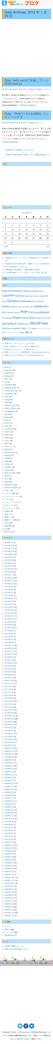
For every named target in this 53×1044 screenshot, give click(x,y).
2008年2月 (9, 812)
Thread (19, 323)
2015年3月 (9, 569)
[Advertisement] (26, 48)
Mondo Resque (14, 312)
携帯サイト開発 (11, 520)
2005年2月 (9, 906)
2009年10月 (9, 754)
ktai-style (26, 306)
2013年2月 (9, 642)
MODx (5, 312)
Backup (8, 376)
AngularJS (8, 290)
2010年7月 (9, 727)
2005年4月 (9, 901)
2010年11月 (9, 716)
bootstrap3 (33, 290)
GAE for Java (10, 405)
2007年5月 (9, 830)
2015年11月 (9, 548)
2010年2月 (9, 742)
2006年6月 (9, 859)
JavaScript (9, 429)
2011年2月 (9, 707)
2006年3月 (9, 868)
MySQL (8, 455)
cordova (36, 296)
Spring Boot (9, 323)
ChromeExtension (12, 390)
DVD (6, 402)
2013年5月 (9, 633)
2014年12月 (9, 578)
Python (7, 464)
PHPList (32, 312)
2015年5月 (9, 563)
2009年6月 (9, 766)
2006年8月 (9, 854)
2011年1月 (9, 710)
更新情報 (8, 526)
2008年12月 (9, 783)
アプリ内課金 (31, 328)
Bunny (28, 349)
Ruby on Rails (35, 89)
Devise (12, 300)
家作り (7, 514)
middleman (41, 306)
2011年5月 (9, 698)
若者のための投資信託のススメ (17, 949)
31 (12, 242)
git (35, 301)
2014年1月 (9, 610)
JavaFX (13, 306)
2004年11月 (9, 915)
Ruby (31, 122)
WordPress (39, 323)
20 (33, 233)
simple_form (41, 317)
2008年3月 (9, 810)
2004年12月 (9, 912)
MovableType (10, 452)
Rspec (17, 317)
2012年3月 (9, 671)
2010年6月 (9, 730)
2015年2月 (9, 572)
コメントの (11, 932)
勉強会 (22, 332)
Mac (31, 306)
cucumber (44, 295)
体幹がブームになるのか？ (15, 355)
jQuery (7, 434)
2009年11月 (9, 751)
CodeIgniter (9, 393)
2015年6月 (9, 560)
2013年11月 (9, 616)
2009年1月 (9, 780)
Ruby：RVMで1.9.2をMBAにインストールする (27, 115)
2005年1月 (9, 909)
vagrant (27, 324)
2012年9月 (9, 657)
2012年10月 (9, 654)
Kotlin (20, 306)
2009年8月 (9, 760)
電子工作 (8, 531)
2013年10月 (9, 619)
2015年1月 (9, 575)
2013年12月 (9, 613)
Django (7, 399)
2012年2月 (9, 674)
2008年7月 (9, 798)
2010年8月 (9, 724)
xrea (23, 328)
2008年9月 (9, 792)
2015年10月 (9, 551)
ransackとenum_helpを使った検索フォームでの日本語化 (27, 263)
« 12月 (5, 246)
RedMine (8, 467)
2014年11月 (9, 580)
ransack (9, 317)
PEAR (7, 458)
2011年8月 (9, 689)
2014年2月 (9, 607)
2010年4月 (9, 736)
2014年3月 (9, 604)
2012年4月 (9, 668)
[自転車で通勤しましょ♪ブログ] (20, 3)
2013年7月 (9, 627)
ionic (6, 420)
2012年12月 (9, 648)
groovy (7, 417)
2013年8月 (9, 624)
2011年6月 (9, 695)
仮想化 (7, 511)
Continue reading (28, 105)
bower (41, 291)
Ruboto (25, 317)
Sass (32, 317)
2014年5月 (9, 598)
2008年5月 (9, 804)
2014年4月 (9, 601)
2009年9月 (9, 757)
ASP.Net (8, 373)
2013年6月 (9, 630)
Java (7, 426)
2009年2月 (9, 777)
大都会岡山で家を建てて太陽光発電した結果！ (23, 269)
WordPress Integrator (11, 328)
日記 (6, 523)
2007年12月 (9, 818)
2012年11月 (9, 651)
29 (47, 238)
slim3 (7, 478)
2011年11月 (9, 683)
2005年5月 (9, 898)
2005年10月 (9, 883)
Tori (29, 343)
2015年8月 (9, 554)
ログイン (8, 926)
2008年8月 (9, 795)
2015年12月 (9, 545)
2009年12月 (9, 748)
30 (5, 242)
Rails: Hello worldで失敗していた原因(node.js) (26, 82)
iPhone (7, 423)
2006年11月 (9, 845)
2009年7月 (9, 763)
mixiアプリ (9, 446)
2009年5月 (9, 768)
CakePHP (8, 295)
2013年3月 (9, 639)
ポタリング (6, 332)
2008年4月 (9, 807)
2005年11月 (9, 880)
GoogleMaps (10, 411)
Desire (4, 301)
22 (47, 233)
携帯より (8, 517)
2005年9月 (9, 886)
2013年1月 (9, 645)
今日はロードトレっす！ (14, 349)
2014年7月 (9, 592)
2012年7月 (9, 660)
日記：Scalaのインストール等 (16, 346)
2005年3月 (9, 904)
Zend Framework (11, 487)
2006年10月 (9, 848)
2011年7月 (9, 692)
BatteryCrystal (21, 290)
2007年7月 (9, 827)
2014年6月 (9, 595)
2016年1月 (9, 542)
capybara (29, 296)
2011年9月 (9, 686)
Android (8, 370)
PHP (24, 311)
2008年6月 (9, 801)
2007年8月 (9, 824)
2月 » (48, 246)
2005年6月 (9, 895)
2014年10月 (9, 583)
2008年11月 (9, 786)
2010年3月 (9, 739)
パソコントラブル (12, 502)
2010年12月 (9, 713)
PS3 (3, 318)
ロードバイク (15, 332)
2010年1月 (9, 745)
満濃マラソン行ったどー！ (15, 343)
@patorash (26, 1032)
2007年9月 (9, 821)
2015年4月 (9, 566)
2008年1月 (9, 815)
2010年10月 (9, 718)
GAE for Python (11, 408)
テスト (7, 499)
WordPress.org (11, 935)
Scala (7, 476)
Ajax (6, 367)
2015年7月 (9, 557)
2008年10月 (9, 789)
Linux (7, 440)
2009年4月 (9, 771)
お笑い (7, 490)
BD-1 (7, 379)
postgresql (43, 312)
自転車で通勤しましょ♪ (14, 946)
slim (48, 317)
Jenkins (8, 431)
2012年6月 (9, 663)
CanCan (20, 295)
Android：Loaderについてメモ (18, 149)
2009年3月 (9, 774)
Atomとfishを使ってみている (16, 266)
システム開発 (10, 493)
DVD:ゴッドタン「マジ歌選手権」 (18, 352)
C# (6, 382)
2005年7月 (9, 892)
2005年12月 (9, 877)
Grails (7, 414)
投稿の (9, 929)
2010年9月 (9, 721)
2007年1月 (9, 842)
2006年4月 (9, 865)
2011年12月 (9, 680)
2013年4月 (9, 636)
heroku (6, 306)
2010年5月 (9, 733)
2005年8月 (9, 889)
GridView (40, 301)
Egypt (33, 346)
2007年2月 (9, 839)
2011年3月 (9, 704)
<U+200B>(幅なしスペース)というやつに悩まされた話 (26, 272)
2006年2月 (9, 871)
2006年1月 (9, 874)
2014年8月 (9, 589)
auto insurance (39, 352)
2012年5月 (9, 666)
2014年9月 (9, 586)
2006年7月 (9, 856)
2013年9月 (9, 622)
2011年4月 (9, 701)
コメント (47, 89)
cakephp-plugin (11, 387)
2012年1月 (9, 677)
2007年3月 (9, 836)
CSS (6, 396)
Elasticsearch (26, 301)
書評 (27, 332)
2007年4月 (9, 833)
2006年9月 (9, 851)
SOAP (7, 481)
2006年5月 (9, 862)
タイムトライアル (44, 328)
